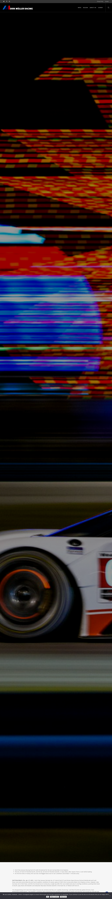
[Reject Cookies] (110, 896)
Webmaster (56, 487)
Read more (63, 896)
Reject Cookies (54, 896)
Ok (47, 896)
